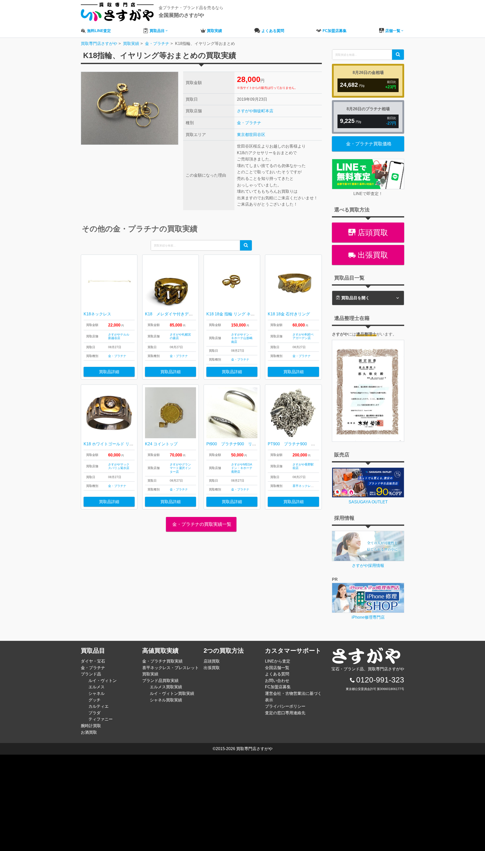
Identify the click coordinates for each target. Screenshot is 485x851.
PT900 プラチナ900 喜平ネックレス (303, 444)
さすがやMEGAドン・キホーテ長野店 (241, 468)
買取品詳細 (109, 372)
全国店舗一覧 (277, 668)
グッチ (94, 700)
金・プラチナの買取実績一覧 (201, 524)
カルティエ (98, 706)
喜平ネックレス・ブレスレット (314, 486)
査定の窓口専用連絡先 (285, 713)
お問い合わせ (277, 680)
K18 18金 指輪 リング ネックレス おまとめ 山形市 (251, 314)
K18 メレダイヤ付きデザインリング (179, 314)
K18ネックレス (97, 314)
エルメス (96, 687)
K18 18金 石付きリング (289, 314)
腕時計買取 (91, 726)
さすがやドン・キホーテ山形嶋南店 (241, 338)
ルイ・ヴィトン (102, 680)
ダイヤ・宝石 (93, 661)
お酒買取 (89, 732)
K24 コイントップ (161, 444)
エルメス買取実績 (166, 687)
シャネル (96, 693)
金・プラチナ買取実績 (162, 661)
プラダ (94, 713)
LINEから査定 (277, 661)
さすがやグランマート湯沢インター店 (180, 468)
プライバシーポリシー (285, 706)
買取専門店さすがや (254, 749)
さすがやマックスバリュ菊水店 (118, 466)
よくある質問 (277, 674)
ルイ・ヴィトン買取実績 (172, 693)
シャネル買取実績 (166, 700)
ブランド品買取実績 (160, 680)
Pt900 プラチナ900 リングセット (239, 444)
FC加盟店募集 (278, 687)
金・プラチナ (249, 123)
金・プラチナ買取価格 (369, 143)
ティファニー (100, 719)
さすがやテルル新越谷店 (118, 336)
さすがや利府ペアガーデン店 (303, 336)
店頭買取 (372, 232)
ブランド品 (91, 674)
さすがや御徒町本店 (255, 111)
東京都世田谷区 (251, 134)
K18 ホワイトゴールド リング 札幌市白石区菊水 (129, 444)
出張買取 (372, 255)
